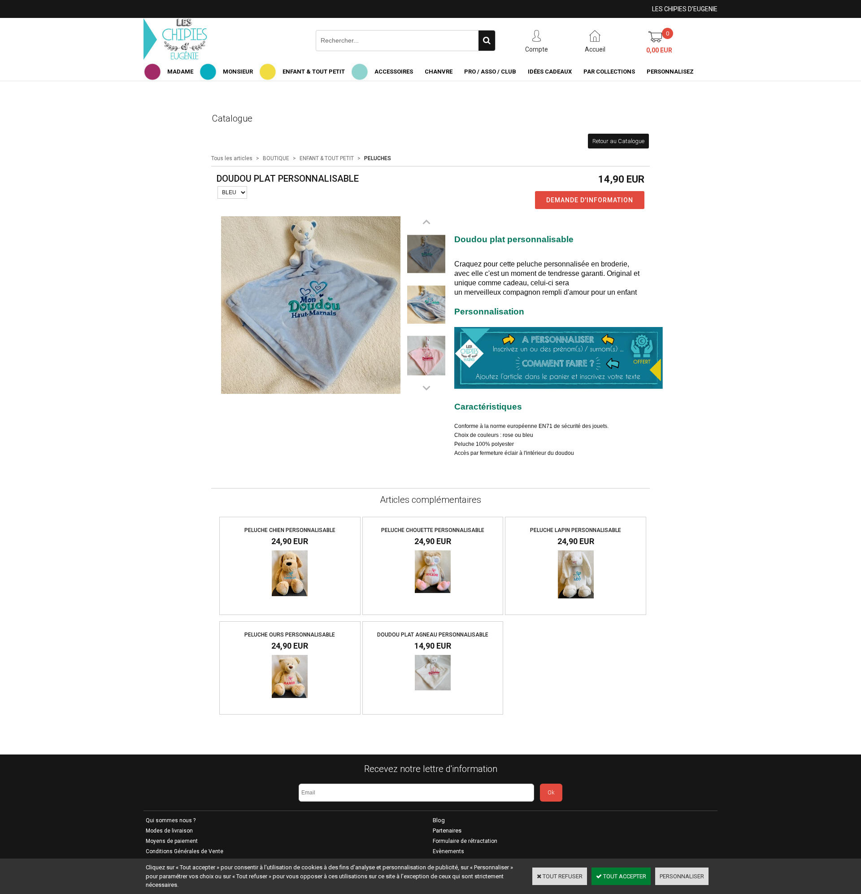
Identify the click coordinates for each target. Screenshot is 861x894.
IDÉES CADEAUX (550, 71)
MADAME (180, 71)
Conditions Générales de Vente (184, 851)
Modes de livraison (169, 831)
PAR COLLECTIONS (609, 71)
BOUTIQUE (276, 158)
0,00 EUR (659, 50)
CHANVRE (438, 71)
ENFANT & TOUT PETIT (314, 71)
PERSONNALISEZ (670, 71)
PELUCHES (377, 158)
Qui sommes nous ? (171, 820)
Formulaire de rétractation (465, 841)
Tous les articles (231, 158)
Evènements (448, 851)
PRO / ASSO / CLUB (490, 71)
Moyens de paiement (172, 841)
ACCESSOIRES (393, 71)
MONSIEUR (238, 71)
